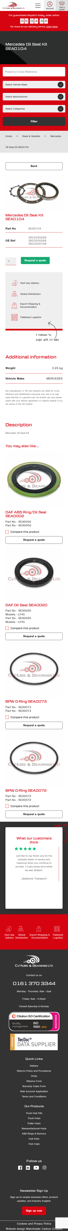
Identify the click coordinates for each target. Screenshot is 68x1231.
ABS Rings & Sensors (34, 1133)
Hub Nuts (34, 1138)
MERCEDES (54, 378)
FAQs (34, 1076)
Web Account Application (34, 1091)
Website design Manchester (23, 1229)
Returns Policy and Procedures (34, 1070)
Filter (34, 121)
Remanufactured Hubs (34, 1128)
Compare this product (25, 531)
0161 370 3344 (34, 983)
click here (52, 26)
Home (8, 136)
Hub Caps (34, 1143)
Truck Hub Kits (34, 1113)
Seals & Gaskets (31, 136)
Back (34, 166)
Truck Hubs (34, 1118)
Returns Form (34, 1081)
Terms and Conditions (34, 1096)
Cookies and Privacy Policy (34, 1224)
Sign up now (34, 1211)
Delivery (34, 1065)
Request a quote (35, 260)
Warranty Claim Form (34, 1086)
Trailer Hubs (34, 1123)
